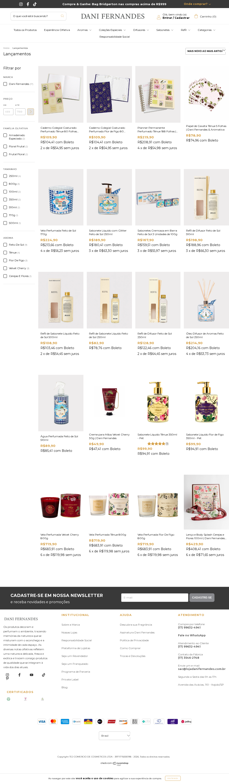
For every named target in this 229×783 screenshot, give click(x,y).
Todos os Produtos (25, 30)
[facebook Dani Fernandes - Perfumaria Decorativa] (19, 674)
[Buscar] (62, 15)
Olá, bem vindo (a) (176, 16)
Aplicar (30, 111)
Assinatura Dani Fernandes (137, 632)
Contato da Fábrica (190, 656)
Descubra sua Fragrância (136, 624)
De (5, 105)
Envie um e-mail (202, 667)
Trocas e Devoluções (132, 656)
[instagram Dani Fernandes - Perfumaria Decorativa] (7, 674)
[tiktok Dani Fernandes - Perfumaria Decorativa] (44, 674)
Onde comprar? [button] (196, 4)
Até (17, 105)
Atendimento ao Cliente (193, 644)
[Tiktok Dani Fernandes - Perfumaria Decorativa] (35, 4)
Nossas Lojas (69, 632)
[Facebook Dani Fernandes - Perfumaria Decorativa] (28, 4)
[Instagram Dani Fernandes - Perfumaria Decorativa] (21, 4)
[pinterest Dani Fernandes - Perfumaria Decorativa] (7, 678)
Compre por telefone (191, 625)
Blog (64, 687)
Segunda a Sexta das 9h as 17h (197, 676)
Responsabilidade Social (115, 36)
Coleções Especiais (111, 30)
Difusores (139, 30)
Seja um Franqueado (74, 663)
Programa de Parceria (75, 671)
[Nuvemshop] (115, 765)
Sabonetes (163, 30)
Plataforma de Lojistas (75, 648)
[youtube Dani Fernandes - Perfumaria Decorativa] (32, 674)
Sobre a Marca (70, 624)
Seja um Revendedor (74, 656)
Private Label (69, 679)
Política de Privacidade (134, 640)
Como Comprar (130, 648)
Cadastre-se (202, 597)
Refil (184, 30)
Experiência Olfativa (57, 30)
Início (6, 48)
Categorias (205, 30)
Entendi (173, 778)
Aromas (82, 30)
